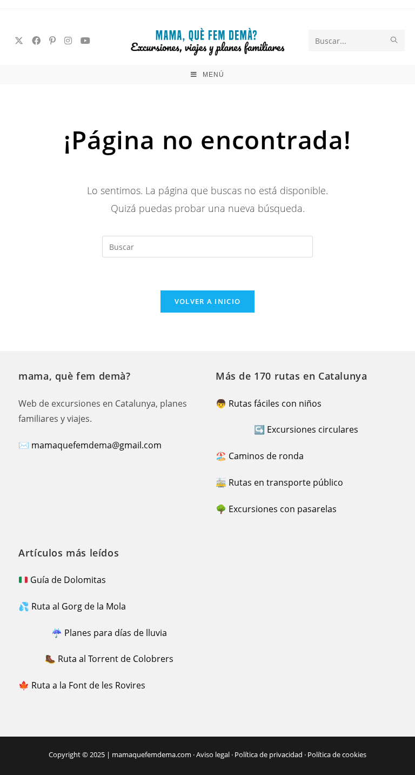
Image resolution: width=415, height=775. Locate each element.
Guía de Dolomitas (68, 580)
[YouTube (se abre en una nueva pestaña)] (85, 40)
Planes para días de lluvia (115, 633)
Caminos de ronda (266, 456)
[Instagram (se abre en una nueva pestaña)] (68, 40)
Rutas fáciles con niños (275, 403)
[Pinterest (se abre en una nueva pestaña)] (52, 40)
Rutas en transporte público (286, 482)
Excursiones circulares (312, 429)
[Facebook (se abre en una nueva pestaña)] (36, 40)
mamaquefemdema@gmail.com (96, 445)
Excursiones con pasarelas (283, 509)
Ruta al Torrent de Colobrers (115, 659)
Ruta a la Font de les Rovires (88, 685)
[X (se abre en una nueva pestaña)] (19, 40)
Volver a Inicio (208, 301)
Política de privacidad (269, 754)
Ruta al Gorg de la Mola (78, 606)
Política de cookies (336, 754)
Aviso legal (213, 754)
